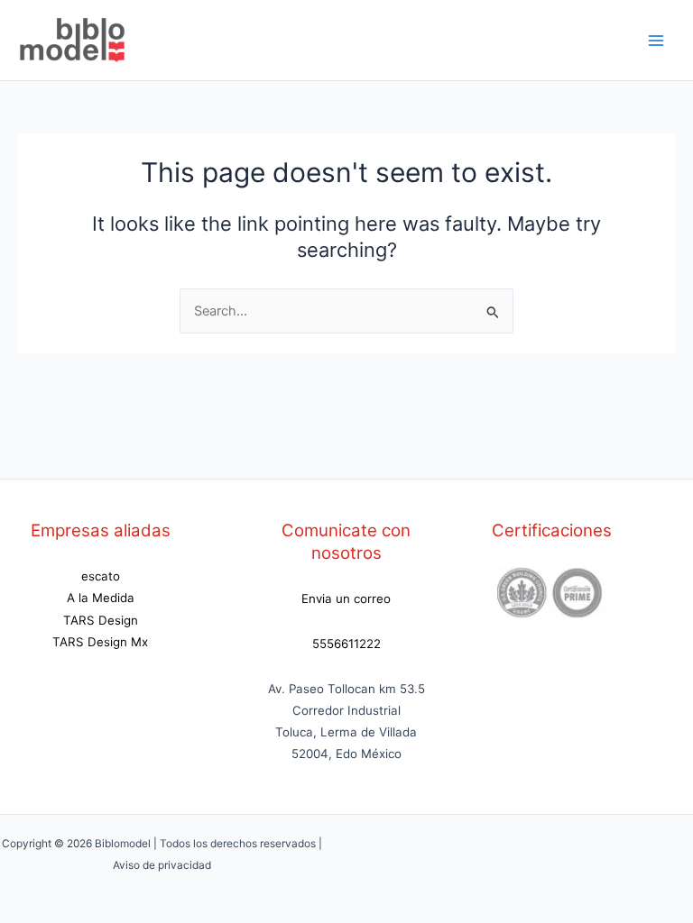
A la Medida (100, 597)
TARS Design (100, 620)
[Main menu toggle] (656, 40)
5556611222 (346, 643)
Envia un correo (346, 598)
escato (100, 576)
